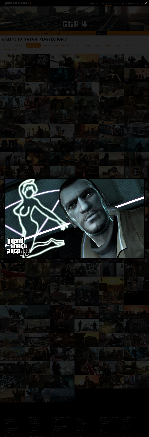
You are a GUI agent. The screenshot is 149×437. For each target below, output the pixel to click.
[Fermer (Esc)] (146, 2)
